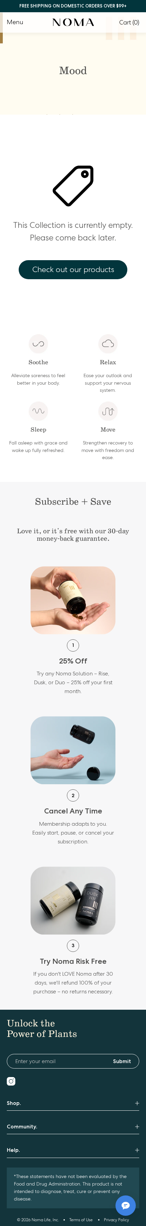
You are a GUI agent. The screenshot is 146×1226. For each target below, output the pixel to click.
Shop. (14, 1103)
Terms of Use (81, 1219)
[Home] (73, 22)
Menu (15, 22)
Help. (13, 1150)
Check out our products (73, 269)
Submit (122, 1061)
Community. (22, 1126)
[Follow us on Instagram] (11, 1081)
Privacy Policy (116, 1219)
